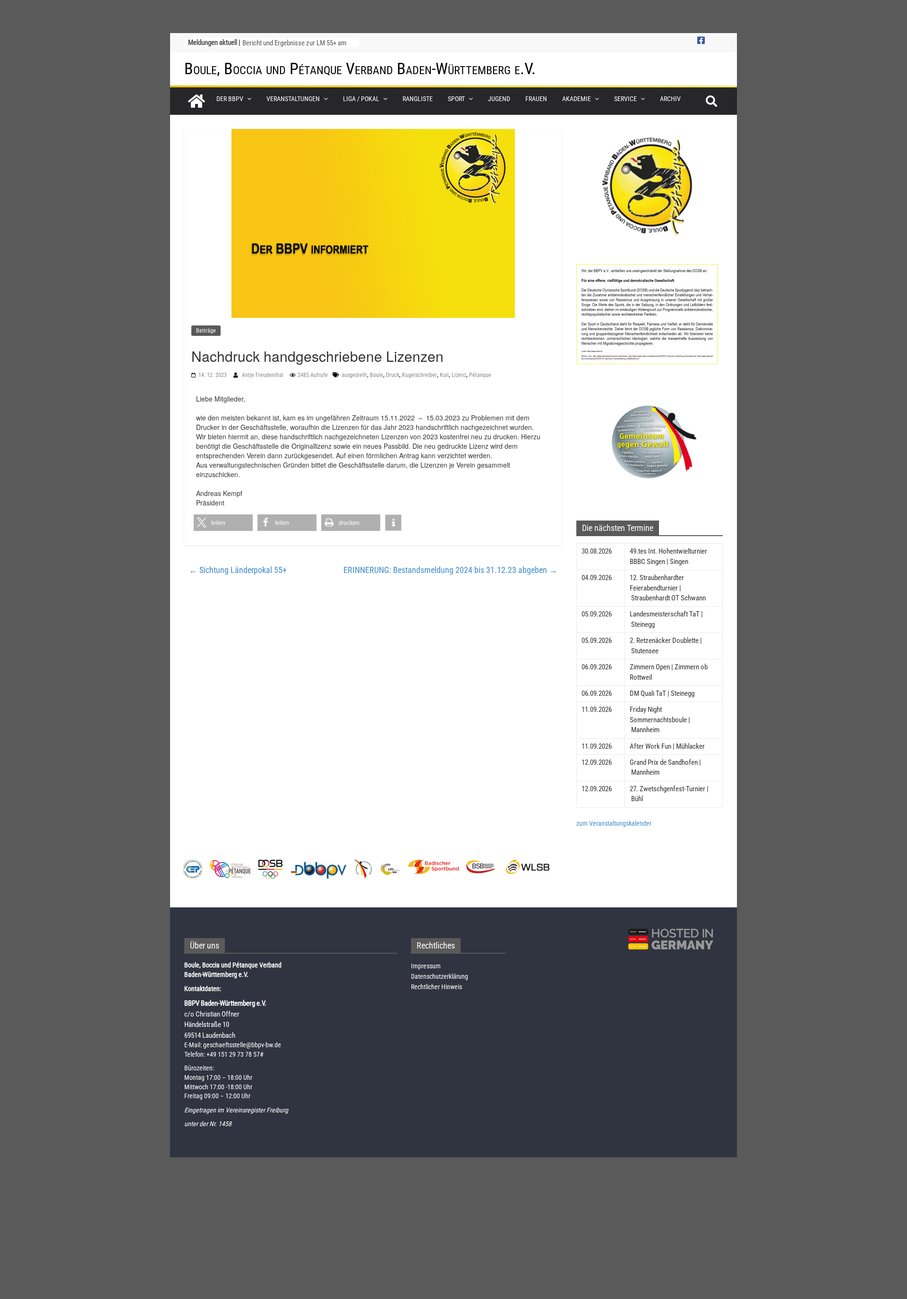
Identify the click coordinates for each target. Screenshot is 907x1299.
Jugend (499, 99)
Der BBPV (229, 99)
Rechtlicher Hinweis (436, 987)
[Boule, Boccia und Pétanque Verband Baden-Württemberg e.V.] (196, 101)
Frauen (536, 99)
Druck (392, 375)
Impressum (426, 966)
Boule (376, 375)
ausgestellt (354, 375)
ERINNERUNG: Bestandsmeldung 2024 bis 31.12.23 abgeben (450, 570)
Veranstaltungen (293, 99)
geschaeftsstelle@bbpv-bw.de (242, 1045)
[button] (223, 522)
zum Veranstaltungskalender (613, 823)
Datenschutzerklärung (439, 976)
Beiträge (206, 330)
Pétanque (480, 375)
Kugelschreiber (419, 375)
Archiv (670, 99)
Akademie (576, 99)
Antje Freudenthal (263, 375)
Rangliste (417, 99)
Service (625, 99)
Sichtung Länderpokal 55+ (238, 570)
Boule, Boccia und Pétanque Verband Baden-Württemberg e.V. (360, 68)
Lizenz (459, 375)
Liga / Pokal (361, 99)
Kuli (444, 375)
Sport (456, 99)
